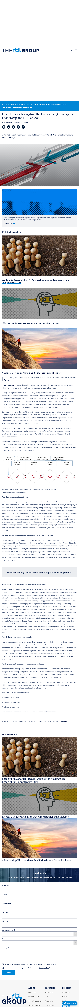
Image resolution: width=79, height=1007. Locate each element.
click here (63, 721)
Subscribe (65, 996)
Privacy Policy (44, 968)
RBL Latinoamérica (35, 1001)
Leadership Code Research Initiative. (17, 107)
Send (9, 972)
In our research (8, 385)
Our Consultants (34, 996)
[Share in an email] (3, 127)
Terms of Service (34, 1005)
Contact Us (66, 992)
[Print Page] (23, 127)
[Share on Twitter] (13, 127)
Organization (49, 1001)
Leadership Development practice (55, 572)
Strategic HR (49, 1005)
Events (64, 1001)
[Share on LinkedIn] (8, 127)
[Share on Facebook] (18, 127)
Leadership (49, 992)
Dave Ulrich (8, 122)
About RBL (32, 992)
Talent (47, 996)
